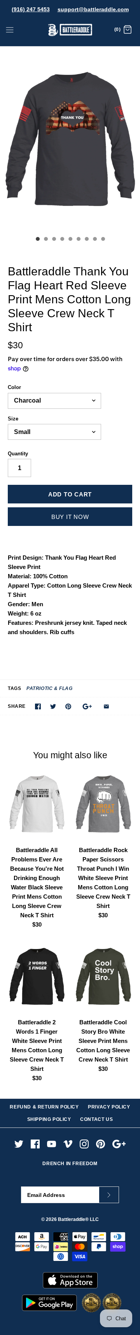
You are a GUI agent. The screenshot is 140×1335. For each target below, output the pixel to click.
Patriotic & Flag (49, 688)
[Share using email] (106, 706)
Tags (14, 688)
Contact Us (96, 1119)
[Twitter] (18, 1144)
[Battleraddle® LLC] (70, 30)
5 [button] (70, 240)
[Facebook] (35, 1144)
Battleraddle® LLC (78, 1219)
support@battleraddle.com (93, 9)
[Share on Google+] (87, 706)
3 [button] (54, 240)
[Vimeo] (67, 1144)
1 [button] (37, 240)
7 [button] (86, 240)
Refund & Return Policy (44, 1107)
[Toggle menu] (9, 29)
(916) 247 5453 (31, 9)
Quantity (18, 454)
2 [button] (45, 240)
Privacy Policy (109, 1107)
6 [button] (78, 240)
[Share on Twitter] (53, 706)
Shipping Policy (49, 1119)
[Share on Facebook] (38, 706)
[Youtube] (51, 1144)
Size (13, 419)
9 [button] (103, 240)
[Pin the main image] (68, 706)
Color (14, 387)
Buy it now (70, 517)
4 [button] (62, 240)
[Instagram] (84, 1144)
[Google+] (119, 1144)
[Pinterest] (100, 1144)
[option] (70, 139)
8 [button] (94, 240)
